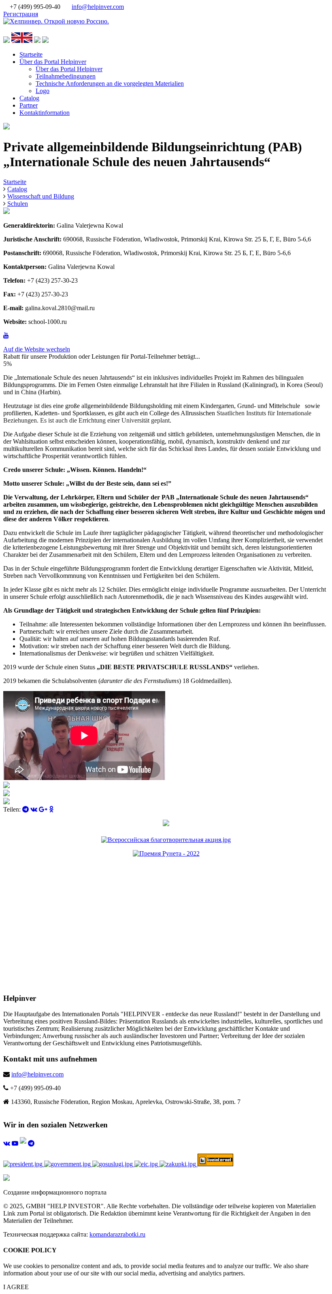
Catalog (29, 98)
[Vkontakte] (33, 809)
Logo (42, 90)
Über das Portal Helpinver (52, 61)
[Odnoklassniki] (51, 809)
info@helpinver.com (98, 6)
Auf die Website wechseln (36, 349)
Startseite (31, 54)
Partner (28, 105)
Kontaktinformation (44, 112)
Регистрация (20, 14)
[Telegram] (25, 809)
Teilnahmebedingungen (66, 76)
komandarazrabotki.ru (117, 1234)
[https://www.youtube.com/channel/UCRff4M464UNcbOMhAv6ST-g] (6, 335)
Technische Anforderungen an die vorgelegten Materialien (110, 83)
